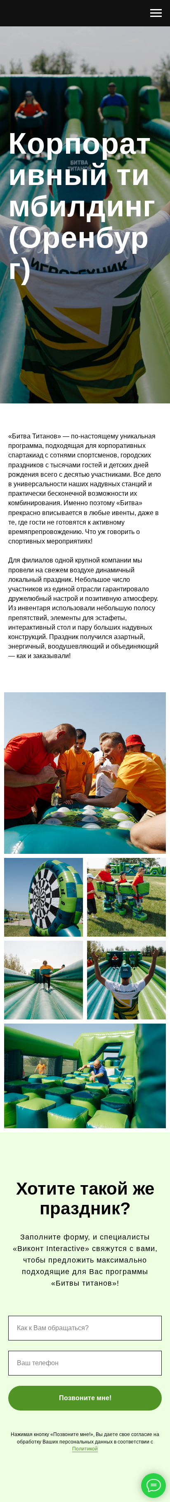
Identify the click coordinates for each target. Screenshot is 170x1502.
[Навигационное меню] (156, 13)
